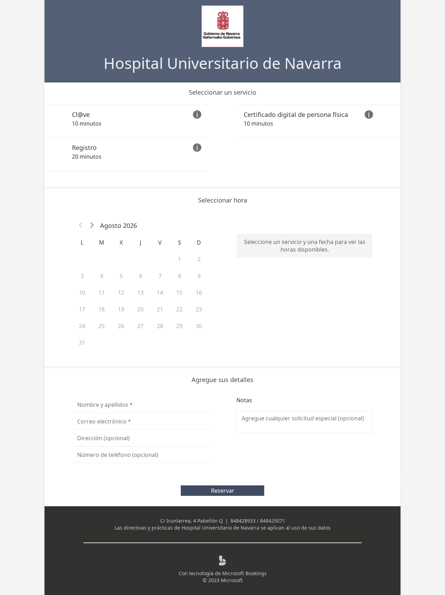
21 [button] (160, 309)
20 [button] (140, 309)
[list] (222, 138)
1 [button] (179, 259)
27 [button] (140, 326)
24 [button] (82, 326)
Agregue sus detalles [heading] (222, 379)
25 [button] (101, 326)
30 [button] (199, 326)
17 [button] (82, 309)
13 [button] (140, 292)
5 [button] (121, 276)
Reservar (222, 490)
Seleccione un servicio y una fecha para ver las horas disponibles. (304, 245)
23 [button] (199, 309)
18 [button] (101, 309)
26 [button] (121, 326)
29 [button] (179, 326)
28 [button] (160, 326)
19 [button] (121, 309)
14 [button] (160, 292)
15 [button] (179, 292)
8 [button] (179, 276)
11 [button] (101, 292)
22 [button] (179, 309)
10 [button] (82, 292)
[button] (80, 225)
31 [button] (82, 343)
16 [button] (199, 292)
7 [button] (160, 276)
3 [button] (82, 276)
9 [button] (199, 276)
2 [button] (199, 259)
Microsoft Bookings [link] (244, 573)
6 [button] (140, 276)
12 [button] (121, 292)
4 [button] (101, 276)
